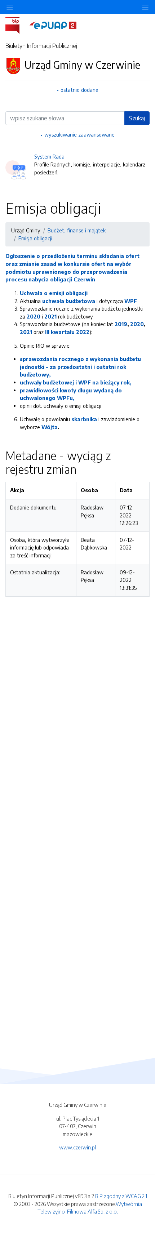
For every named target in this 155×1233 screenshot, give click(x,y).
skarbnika (84, 419)
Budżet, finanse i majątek (77, 230)
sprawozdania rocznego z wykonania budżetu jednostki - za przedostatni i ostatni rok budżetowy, (80, 367)
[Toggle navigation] (145, 7)
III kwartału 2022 (67, 332)
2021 (50, 316)
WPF (130, 301)
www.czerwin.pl (77, 1147)
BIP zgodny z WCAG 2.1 (121, 1196)
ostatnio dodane (79, 89)
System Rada (49, 156)
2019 (121, 324)
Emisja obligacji (35, 238)
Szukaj (137, 118)
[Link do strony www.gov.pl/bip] (16, 25)
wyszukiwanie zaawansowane (79, 134)
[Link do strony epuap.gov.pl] (53, 25)
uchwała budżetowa (68, 301)
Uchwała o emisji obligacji (54, 293)
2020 (33, 316)
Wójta (49, 427)
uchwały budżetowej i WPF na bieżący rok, (75, 382)
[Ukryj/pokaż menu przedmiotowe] (10, 7)
